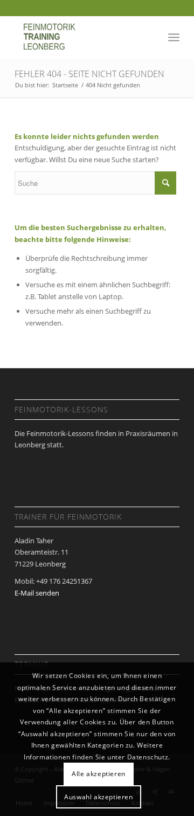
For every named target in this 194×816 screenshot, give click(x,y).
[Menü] (173, 37)
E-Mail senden (37, 593)
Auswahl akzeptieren (98, 796)
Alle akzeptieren (99, 773)
